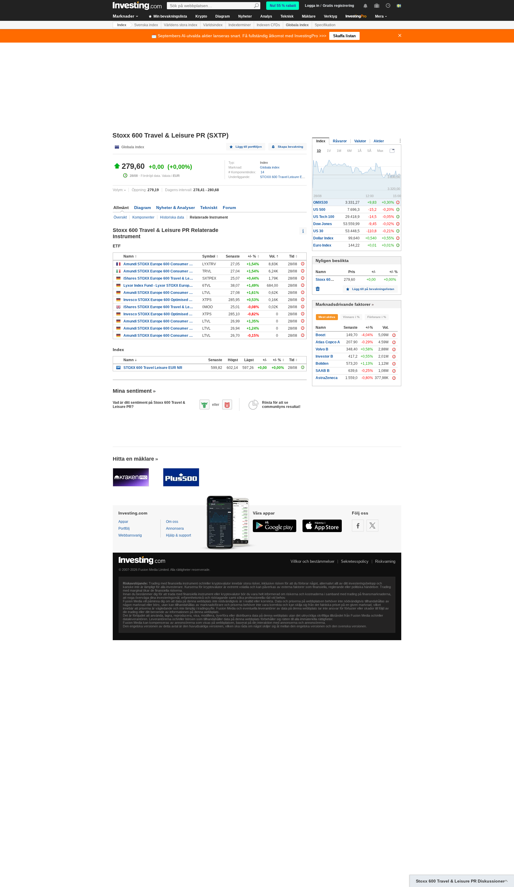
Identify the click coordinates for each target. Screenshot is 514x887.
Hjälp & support (178, 535)
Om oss (172, 522)
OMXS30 (320, 202)
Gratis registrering (338, 6)
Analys (266, 16)
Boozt (320, 335)
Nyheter (245, 16)
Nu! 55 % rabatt (283, 6)
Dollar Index (323, 238)
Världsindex (212, 25)
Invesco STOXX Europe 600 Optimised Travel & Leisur (158, 300)
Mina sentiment (132, 391)
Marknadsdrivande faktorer (343, 304)
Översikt (120, 217)
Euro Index (322, 245)
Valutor (360, 141)
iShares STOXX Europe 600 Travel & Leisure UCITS (158, 278)
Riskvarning (385, 561)
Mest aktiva (327, 317)
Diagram (222, 16)
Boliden (322, 363)
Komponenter (143, 217)
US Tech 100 (323, 217)
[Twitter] (372, 525)
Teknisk (287, 16)
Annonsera (175, 528)
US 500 (319, 210)
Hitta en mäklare (133, 459)
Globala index (297, 25)
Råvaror (340, 141)
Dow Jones (322, 224)
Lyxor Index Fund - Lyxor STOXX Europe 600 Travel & (158, 285)
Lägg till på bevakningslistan (373, 289)
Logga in (312, 6)
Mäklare (309, 16)
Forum (229, 207)
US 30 (318, 231)
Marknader (123, 16)
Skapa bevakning (290, 146)
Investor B (324, 356)
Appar (123, 522)
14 (262, 172)
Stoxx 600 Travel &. (332, 280)
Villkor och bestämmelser (312, 561)
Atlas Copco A (328, 342)
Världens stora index (180, 25)
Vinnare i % (351, 317)
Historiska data (172, 217)
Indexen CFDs (268, 25)
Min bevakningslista (170, 16)
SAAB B (323, 371)
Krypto (201, 16)
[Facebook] (358, 525)
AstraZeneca (327, 378)
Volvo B (322, 349)
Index (121, 25)
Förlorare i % (376, 317)
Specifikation (325, 25)
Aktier (379, 141)
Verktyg (330, 16)
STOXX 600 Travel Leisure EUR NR (286, 177)
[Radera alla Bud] (318, 287)
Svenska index (146, 25)
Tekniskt (208, 207)
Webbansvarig (130, 535)
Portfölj (124, 528)
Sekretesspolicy (355, 561)
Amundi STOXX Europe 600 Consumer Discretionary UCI (158, 264)
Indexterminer (239, 25)
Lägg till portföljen (249, 146)
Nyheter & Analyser (175, 207)
